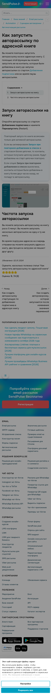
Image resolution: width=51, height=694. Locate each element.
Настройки (25, 684)
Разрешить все (25, 690)
